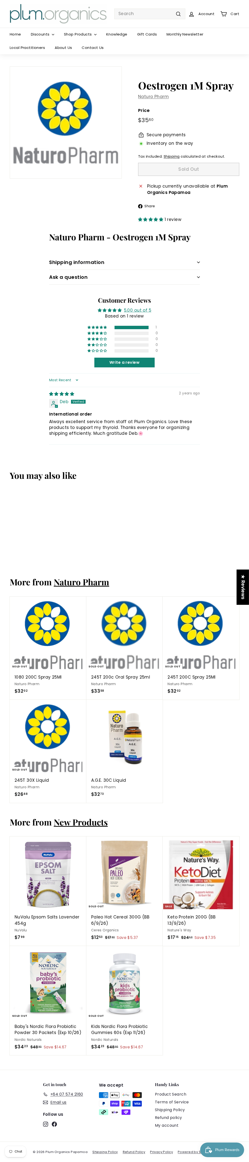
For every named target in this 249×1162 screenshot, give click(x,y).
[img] (61, 394)
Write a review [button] (124, 362)
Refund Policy (134, 1152)
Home (15, 34)
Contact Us (93, 47)
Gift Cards (147, 34)
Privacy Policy (161, 1152)
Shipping (171, 156)
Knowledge (116, 34)
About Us (63, 47)
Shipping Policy (170, 1110)
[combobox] (149, 14)
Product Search (170, 1094)
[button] (151, 219)
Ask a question (68, 277)
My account (166, 1125)
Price (144, 110)
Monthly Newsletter (185, 34)
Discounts (41, 34)
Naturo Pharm (153, 97)
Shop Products (78, 34)
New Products (81, 822)
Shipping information (76, 262)
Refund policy (168, 1117)
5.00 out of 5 (137, 310)
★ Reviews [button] (243, 587)
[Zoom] (66, 122)
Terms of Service (172, 1102)
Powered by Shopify (194, 1152)
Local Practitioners (27, 47)
